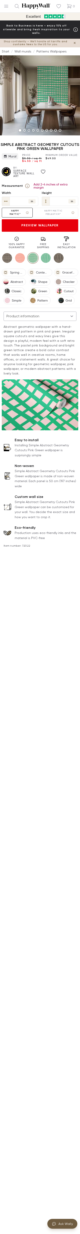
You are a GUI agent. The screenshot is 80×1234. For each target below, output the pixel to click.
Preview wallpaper (40, 225)
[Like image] (43, 171)
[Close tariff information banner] (74, 42)
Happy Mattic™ (15, 212)
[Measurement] (27, 186)
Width (6, 193)
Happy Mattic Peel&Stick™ (53, 212)
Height (47, 193)
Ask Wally (65, 1224)
